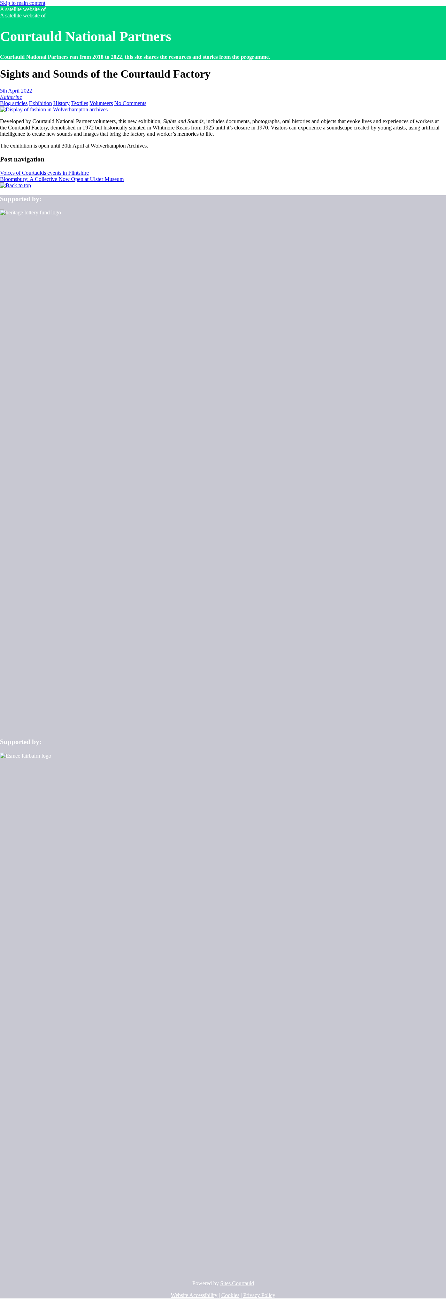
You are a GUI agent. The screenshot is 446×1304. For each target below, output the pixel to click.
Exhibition (40, 103)
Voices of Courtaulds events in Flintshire (44, 173)
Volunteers (101, 103)
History (61, 103)
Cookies (230, 1295)
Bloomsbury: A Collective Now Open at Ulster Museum (62, 179)
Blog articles (14, 103)
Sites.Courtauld (237, 1283)
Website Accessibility (194, 1295)
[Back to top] (15, 185)
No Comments (130, 103)
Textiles (79, 103)
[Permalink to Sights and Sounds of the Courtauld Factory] (54, 109)
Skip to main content (22, 3)
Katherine (11, 97)
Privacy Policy (259, 1295)
